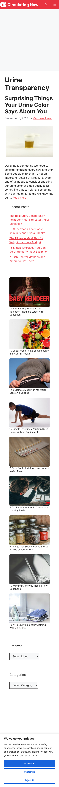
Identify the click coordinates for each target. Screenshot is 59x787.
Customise (29, 771)
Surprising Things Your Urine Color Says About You (29, 105)
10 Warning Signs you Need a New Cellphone (28, 587)
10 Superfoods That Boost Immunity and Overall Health (29, 352)
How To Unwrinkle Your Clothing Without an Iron (27, 626)
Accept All (29, 763)
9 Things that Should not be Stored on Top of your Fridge (28, 548)
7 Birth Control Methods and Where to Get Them (29, 470)
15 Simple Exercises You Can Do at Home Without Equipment (28, 430)
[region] (29, 760)
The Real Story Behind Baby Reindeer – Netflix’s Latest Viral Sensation (29, 219)
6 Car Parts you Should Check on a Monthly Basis (28, 509)
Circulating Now (22, 4)
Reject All (29, 780)
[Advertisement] (29, 40)
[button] (46, 4)
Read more (19, 197)
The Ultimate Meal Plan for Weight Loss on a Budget (28, 391)
